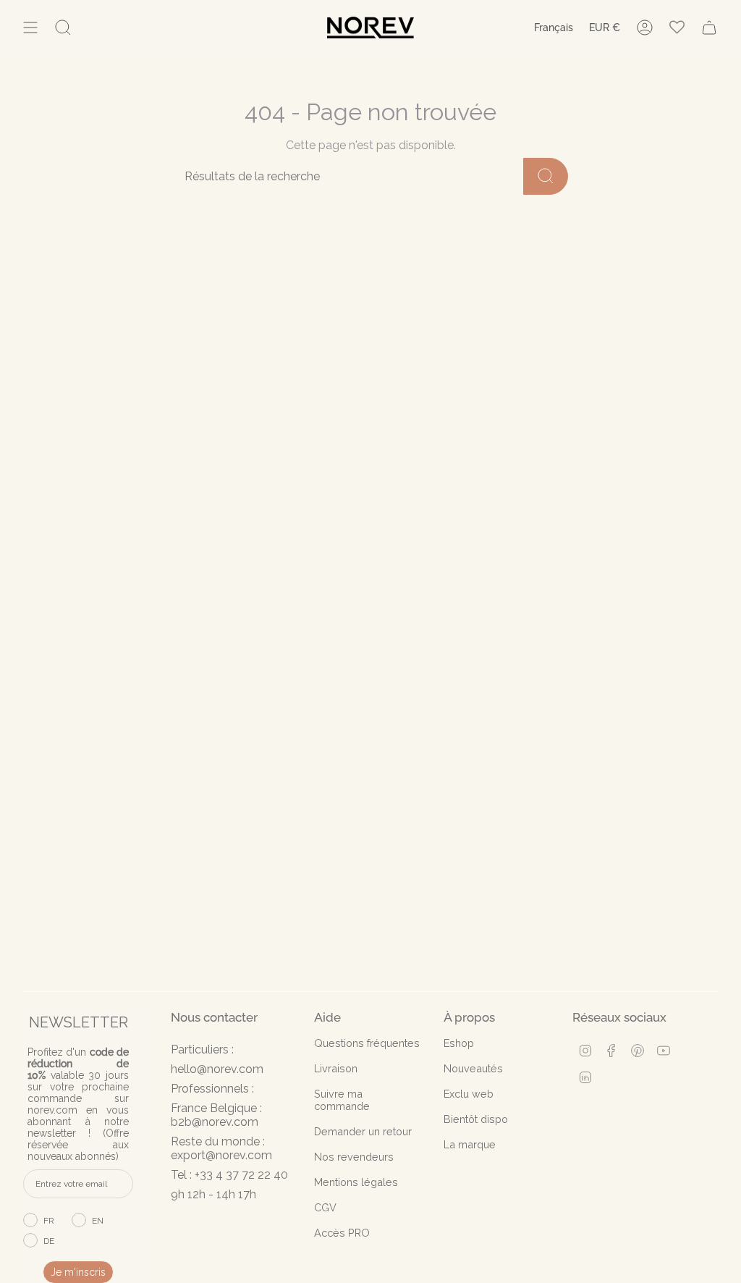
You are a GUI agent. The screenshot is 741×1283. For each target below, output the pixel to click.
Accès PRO (342, 1233)
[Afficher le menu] (30, 27)
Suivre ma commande (342, 1100)
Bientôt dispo (476, 1119)
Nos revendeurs (354, 1157)
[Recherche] (545, 176)
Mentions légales (356, 1182)
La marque (470, 1144)
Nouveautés (473, 1068)
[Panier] (709, 27)
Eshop (459, 1043)
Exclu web (469, 1094)
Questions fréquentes (367, 1043)
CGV (325, 1207)
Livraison (335, 1068)
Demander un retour (363, 1131)
